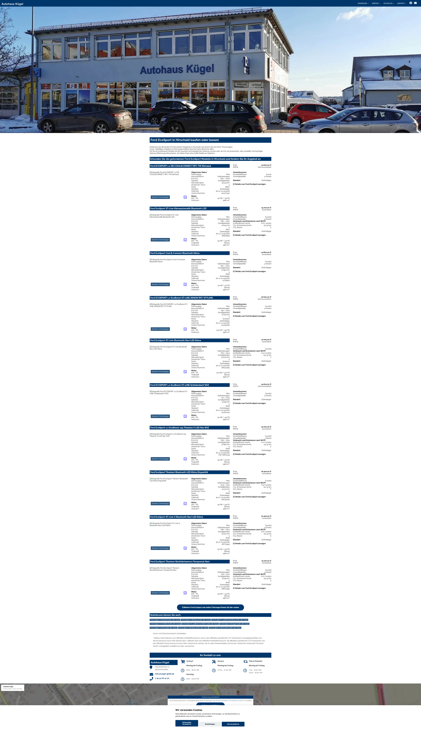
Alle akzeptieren (233, 724)
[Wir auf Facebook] (410, 3)
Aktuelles (388, 3)
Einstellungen (210, 724)
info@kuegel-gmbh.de (164, 674)
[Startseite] (14, 3)
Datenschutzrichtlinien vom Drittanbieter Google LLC (230, 700)
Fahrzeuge (362, 3)
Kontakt (401, 3)
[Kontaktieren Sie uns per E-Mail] (415, 3)
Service (375, 3)
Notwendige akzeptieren (186, 723)
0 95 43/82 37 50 (162, 678)
